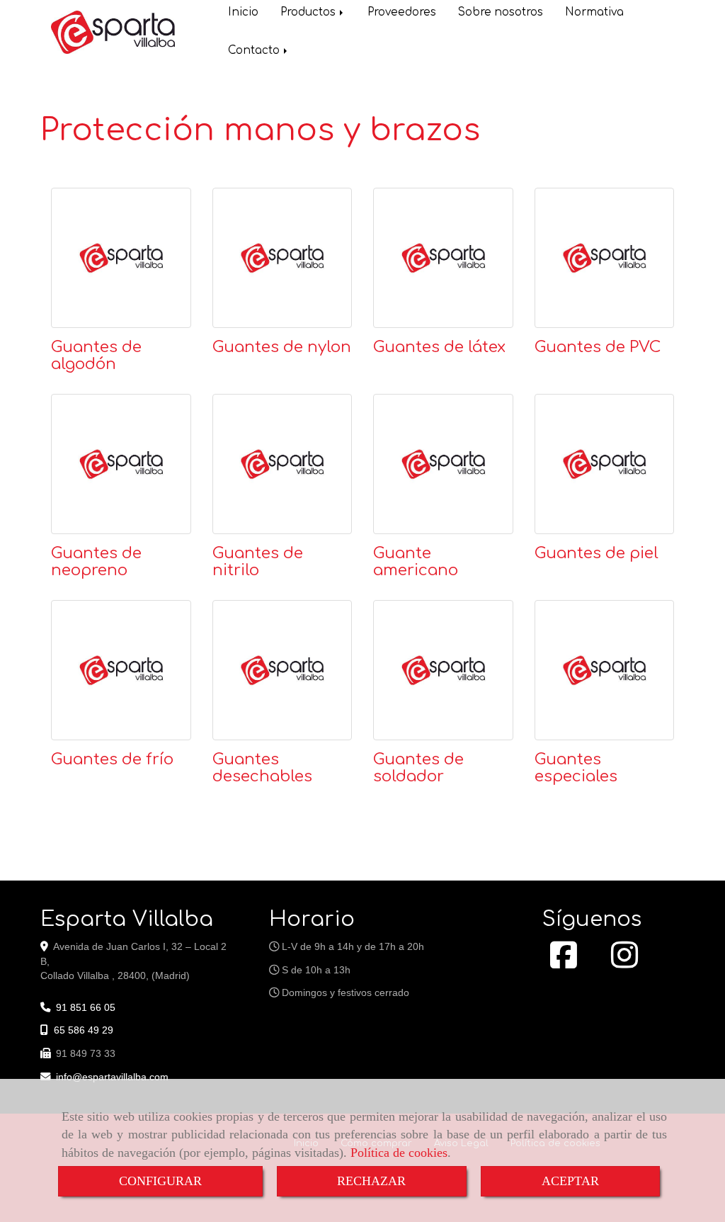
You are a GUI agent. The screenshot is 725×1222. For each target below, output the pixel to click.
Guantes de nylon (281, 347)
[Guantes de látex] (443, 258)
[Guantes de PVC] (605, 258)
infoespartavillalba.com (112, 1076)
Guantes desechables (262, 768)
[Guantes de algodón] (121, 258)
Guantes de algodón (96, 356)
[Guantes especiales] (605, 670)
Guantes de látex (439, 347)
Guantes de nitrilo (257, 562)
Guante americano (415, 562)
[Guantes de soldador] (443, 670)
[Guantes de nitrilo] (282, 464)
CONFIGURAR (160, 1181)
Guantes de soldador (418, 768)
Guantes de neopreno (96, 562)
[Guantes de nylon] (282, 258)
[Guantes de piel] (605, 464)
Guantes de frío (112, 759)
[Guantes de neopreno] (121, 464)
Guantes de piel (596, 553)
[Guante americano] (443, 464)
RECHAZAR (371, 1181)
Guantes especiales (576, 768)
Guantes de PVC (598, 347)
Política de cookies (398, 1152)
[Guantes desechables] (282, 670)
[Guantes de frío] (121, 670)
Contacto (255, 51)
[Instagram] (624, 962)
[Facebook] (563, 962)
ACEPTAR (570, 1181)
